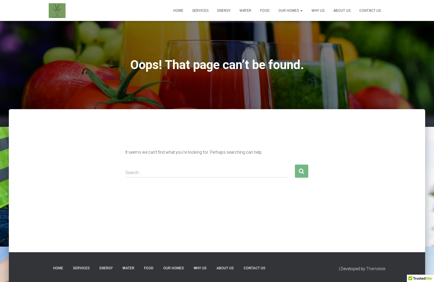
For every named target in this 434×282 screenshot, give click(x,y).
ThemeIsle (375, 268)
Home (178, 11)
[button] (301, 11)
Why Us (317, 11)
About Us (341, 11)
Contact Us (370, 11)
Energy (224, 11)
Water (245, 11)
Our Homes (289, 11)
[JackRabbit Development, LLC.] (57, 10)
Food (265, 11)
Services (200, 11)
